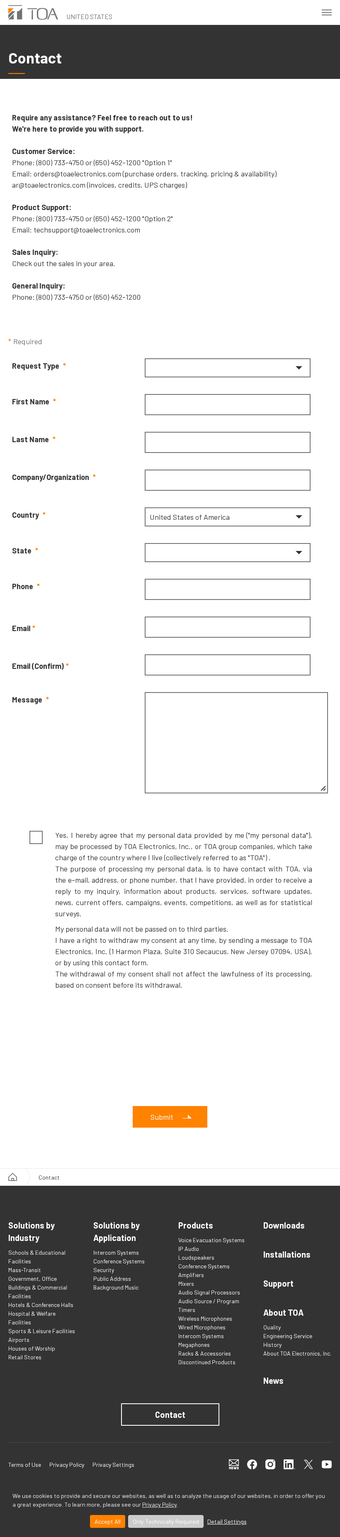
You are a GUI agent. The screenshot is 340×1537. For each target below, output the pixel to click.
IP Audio (188, 1248)
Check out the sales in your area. (63, 263)
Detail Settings (227, 1521)
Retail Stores (24, 1357)
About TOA (283, 1312)
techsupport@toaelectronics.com (87, 229)
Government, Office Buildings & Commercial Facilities (37, 1287)
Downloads (284, 1225)
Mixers (186, 1283)
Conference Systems (119, 1261)
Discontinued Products (207, 1362)
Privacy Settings (113, 1464)
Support (278, 1283)
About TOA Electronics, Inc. (297, 1353)
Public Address (112, 1278)
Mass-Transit (24, 1269)
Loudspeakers (196, 1257)
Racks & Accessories (204, 1353)
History (272, 1344)
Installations (287, 1254)
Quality (272, 1327)
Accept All (108, 1521)
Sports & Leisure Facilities (41, 1330)
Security (103, 1269)
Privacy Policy (159, 1504)
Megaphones (194, 1344)
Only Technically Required (166, 1521)
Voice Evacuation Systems (211, 1239)
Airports (18, 1339)
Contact (170, 1415)
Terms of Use (24, 1464)
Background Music (115, 1287)
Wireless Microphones (205, 1318)
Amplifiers (191, 1274)
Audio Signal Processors (209, 1292)
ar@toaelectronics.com (48, 184)
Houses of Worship (31, 1348)
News (273, 1380)
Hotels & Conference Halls (40, 1304)
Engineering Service (287, 1335)
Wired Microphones (202, 1327)
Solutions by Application (116, 1231)
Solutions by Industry (31, 1231)
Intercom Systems (116, 1252)
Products (195, 1225)
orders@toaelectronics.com (77, 173)
